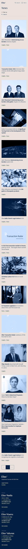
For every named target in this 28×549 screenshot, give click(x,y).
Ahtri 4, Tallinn (5, 498)
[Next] (12, 467)
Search (18, 2)
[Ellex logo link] (4, 2)
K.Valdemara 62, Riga (7, 517)
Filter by (5, 12)
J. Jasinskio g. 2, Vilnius (7, 535)
